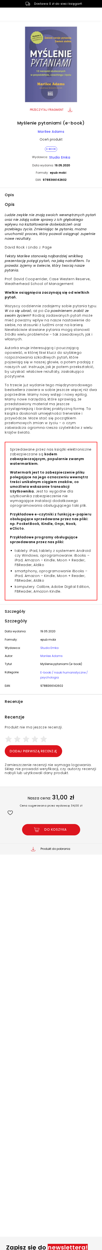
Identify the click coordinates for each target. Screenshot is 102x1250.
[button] (51, 65)
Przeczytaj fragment (47, 110)
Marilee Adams (51, 131)
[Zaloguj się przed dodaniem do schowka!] (10, 812)
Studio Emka (59, 157)
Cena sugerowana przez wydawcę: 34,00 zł (51, 805)
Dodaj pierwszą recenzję (33, 751)
